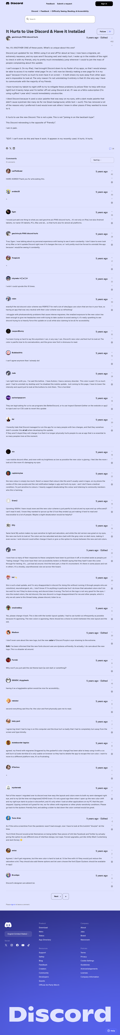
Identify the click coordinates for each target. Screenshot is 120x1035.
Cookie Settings (87, 961)
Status (41, 936)
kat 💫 (14, 577)
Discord (34, 11)
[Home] (14, 4)
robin (14, 299)
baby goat (16, 721)
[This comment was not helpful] (112, 178)
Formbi (15, 660)
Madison (15, 632)
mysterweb (16, 788)
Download (43, 928)
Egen (14, 212)
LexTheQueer (17, 171)
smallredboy (17, 608)
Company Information (90, 977)
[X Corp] (10, 148)
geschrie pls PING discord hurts (25, 37)
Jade (14, 373)
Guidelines (85, 965)
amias (14, 850)
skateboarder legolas (20, 743)
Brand (83, 936)
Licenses (84, 973)
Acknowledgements (89, 969)
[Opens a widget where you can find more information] (111, 1031)
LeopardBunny (18, 331)
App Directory (45, 940)
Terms (83, 953)
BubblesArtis (17, 353)
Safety (41, 957)
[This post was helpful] (112, 38)
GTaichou (16, 767)
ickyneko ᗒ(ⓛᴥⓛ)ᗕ (20, 278)
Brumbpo (15, 875)
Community (44, 973)
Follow (103, 32)
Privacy (84, 957)
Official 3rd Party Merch (49, 985)
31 (113, 149)
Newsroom (85, 940)
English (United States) (18, 934)
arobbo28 (16, 191)
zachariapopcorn (19, 398)
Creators (42, 969)
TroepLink (16, 258)
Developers (44, 977)
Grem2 (14, 501)
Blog (41, 961)
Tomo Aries (16, 818)
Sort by (97, 160)
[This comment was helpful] (112, 171)
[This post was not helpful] (112, 45)
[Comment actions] (112, 182)
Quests (42, 981)
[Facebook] (7, 148)
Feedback (50, 4)
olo (13, 452)
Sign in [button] (104, 4)
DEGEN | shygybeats (20, 680)
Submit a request (64, 4)
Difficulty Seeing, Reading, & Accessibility (70, 11)
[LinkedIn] (14, 148)
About (83, 928)
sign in (13, 904)
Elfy (13, 525)
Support (42, 953)
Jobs (82, 932)
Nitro (41, 932)
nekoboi (15, 701)
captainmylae (17, 473)
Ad (13, 419)
